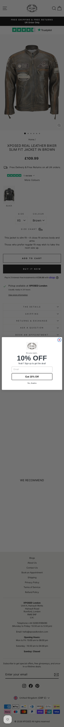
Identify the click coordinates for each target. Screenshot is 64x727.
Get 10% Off (32, 376)
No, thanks (32, 383)
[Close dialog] (59, 340)
